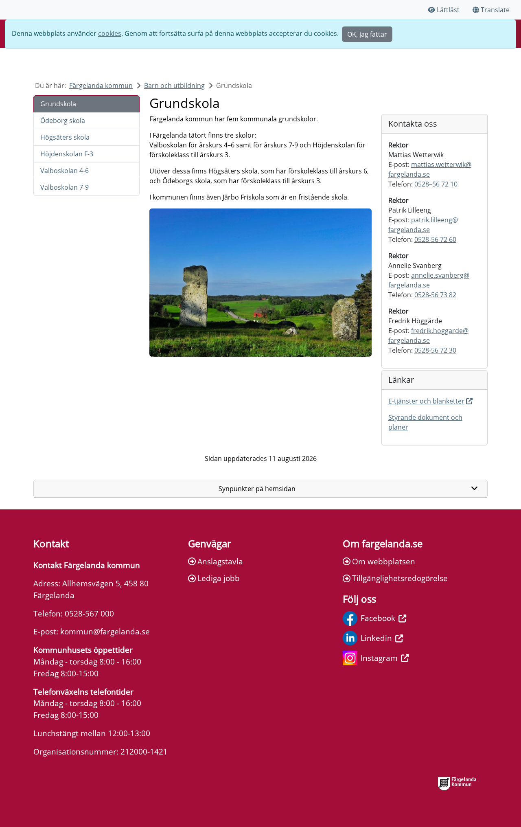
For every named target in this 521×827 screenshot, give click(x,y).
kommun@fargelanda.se (105, 631)
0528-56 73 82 (435, 294)
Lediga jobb (218, 578)
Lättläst (448, 9)
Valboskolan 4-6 (64, 170)
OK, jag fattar (367, 34)
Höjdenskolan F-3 (66, 153)
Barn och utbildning (174, 85)
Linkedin (376, 637)
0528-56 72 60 (435, 239)
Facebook (378, 617)
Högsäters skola (65, 137)
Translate (495, 9)
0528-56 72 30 (435, 350)
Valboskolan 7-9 (64, 187)
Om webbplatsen (383, 561)
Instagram (379, 657)
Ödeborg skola (62, 120)
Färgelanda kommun (101, 85)
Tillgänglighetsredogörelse (400, 578)
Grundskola (58, 103)
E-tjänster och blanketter (426, 401)
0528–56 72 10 (436, 184)
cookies (109, 33)
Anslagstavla (220, 561)
